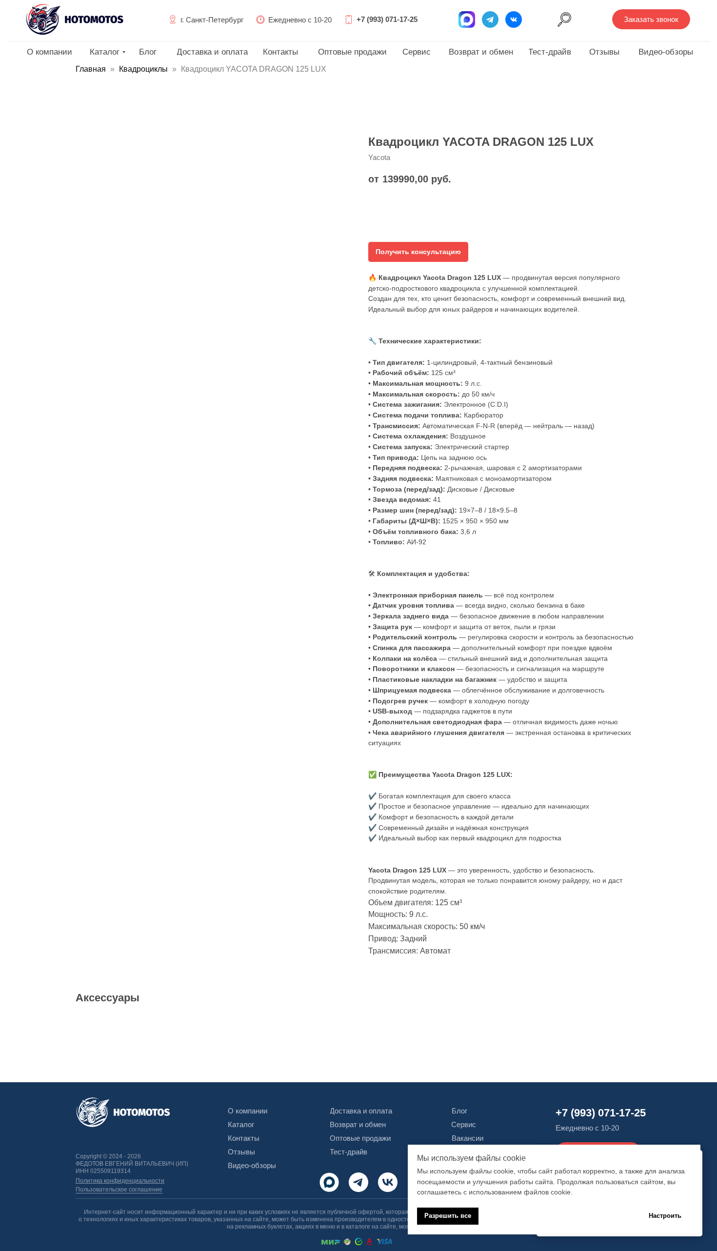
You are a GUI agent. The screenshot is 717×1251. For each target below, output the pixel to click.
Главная (91, 69)
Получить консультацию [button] (418, 252)
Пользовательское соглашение (119, 1189)
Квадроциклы (143, 69)
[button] (651, 19)
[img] (513, 19)
